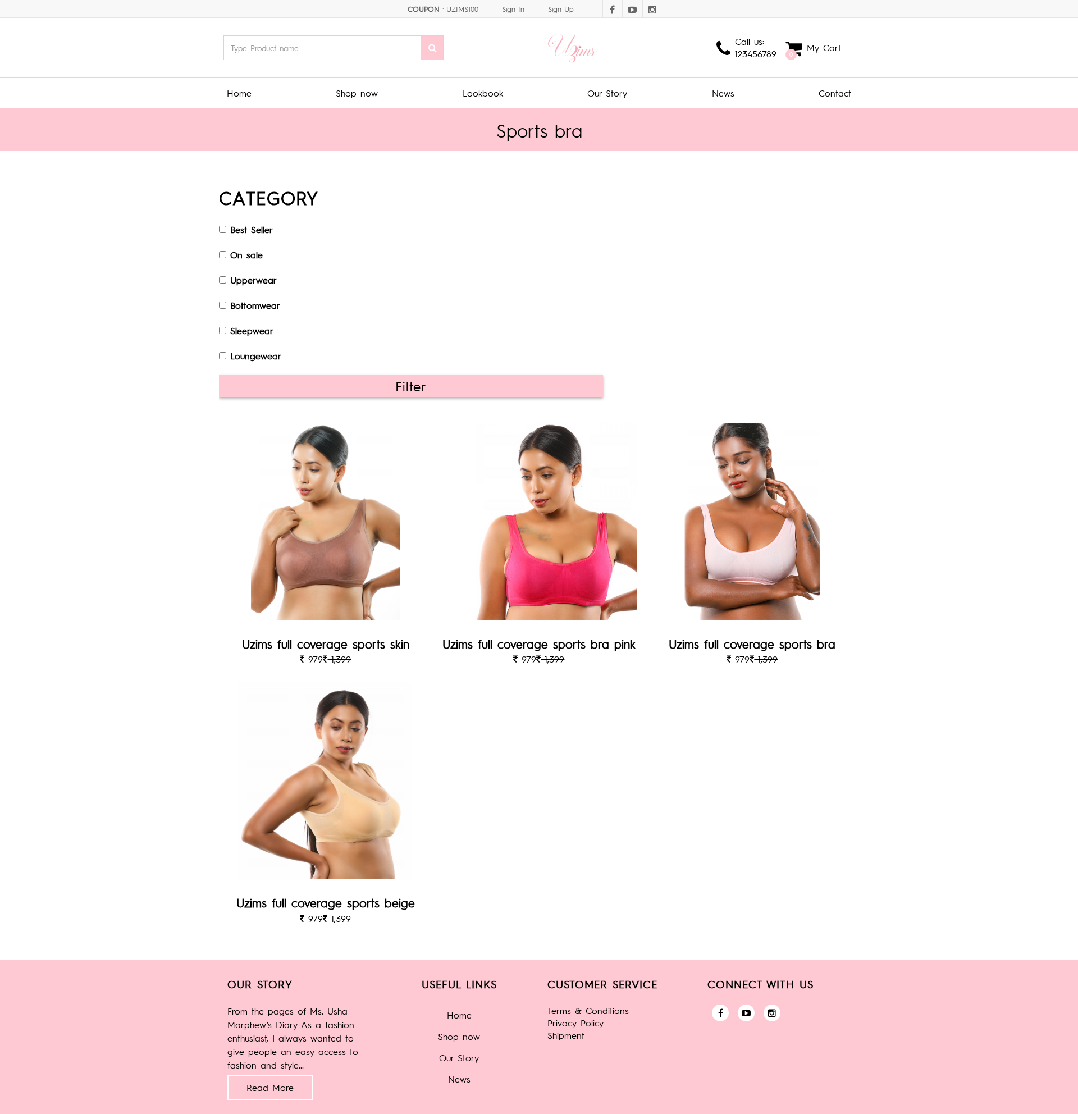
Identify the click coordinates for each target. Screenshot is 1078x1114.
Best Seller (251, 229)
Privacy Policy (575, 1023)
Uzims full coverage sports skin (325, 643)
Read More (270, 1087)
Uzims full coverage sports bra (752, 643)
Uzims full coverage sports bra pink (539, 643)
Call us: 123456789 (755, 47)
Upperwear (253, 280)
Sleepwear (251, 330)
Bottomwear (255, 305)
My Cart (824, 47)
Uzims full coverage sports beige (325, 902)
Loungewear (255, 356)
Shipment (565, 1035)
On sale (246, 255)
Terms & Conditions (588, 1010)
